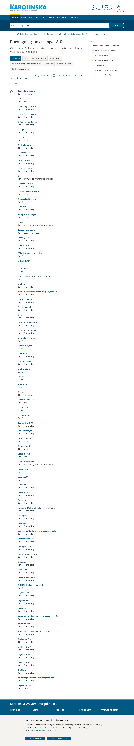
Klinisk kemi (48, 64)
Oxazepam (22, 515)
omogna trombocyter (27, 214)
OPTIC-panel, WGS (26, 268)
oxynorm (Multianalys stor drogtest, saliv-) (37, 677)
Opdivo (21, 222)
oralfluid (21, 284)
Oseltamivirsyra (25, 430)
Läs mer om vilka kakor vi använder (40, 730)
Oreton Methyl (24, 307)
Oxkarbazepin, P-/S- (26, 577)
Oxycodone (23, 593)
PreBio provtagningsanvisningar (105, 70)
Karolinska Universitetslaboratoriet (70, 34)
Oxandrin (22, 484)
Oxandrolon (23, 492)
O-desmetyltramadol (27, 106)
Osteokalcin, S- (24, 454)
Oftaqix (21, 129)
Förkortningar (99, 65)
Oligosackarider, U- (26, 199)
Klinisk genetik (55, 58)
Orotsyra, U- (23, 415)
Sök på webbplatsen (20, 25)
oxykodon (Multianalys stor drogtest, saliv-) (37, 631)
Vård (19, 34)
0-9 (26, 78)
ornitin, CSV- (23, 369)
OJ (19, 176)
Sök (116, 25)
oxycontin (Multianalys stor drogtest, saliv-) (37, 616)
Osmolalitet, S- (24, 438)
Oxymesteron (24, 654)
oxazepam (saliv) (25, 538)
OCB (19, 98)
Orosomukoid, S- (25, 400)
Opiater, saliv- (24, 237)
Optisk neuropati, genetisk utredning (34, 276)
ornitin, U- (22, 384)
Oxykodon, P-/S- (25, 639)
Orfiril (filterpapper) (27, 322)
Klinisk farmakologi (39, 58)
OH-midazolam (24, 160)
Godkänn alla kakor (59, 738)
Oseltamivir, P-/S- (25, 423)
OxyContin (22, 608)
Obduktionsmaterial (27, 91)
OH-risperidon (24, 168)
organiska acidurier (26, 338)
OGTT (20, 137)
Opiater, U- (22, 245)
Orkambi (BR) (24, 361)
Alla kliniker (15, 58)
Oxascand (22, 500)
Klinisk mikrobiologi (64, 64)
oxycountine (23, 623)
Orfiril (20, 315)
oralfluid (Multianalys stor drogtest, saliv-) (37, 291)
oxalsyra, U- (23, 477)
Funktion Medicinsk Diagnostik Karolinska (38, 34)
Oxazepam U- (24, 546)
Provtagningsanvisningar (96, 34)
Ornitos (21, 392)
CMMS (26, 58)
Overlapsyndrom (25, 461)
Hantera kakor (35, 738)
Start (13, 34)
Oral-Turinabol (24, 299)
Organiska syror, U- (26, 345)
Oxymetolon (23, 662)
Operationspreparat (26, 230)
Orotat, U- (22, 407)
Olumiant (22, 207)
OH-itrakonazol (24, 145)
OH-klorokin (23, 152)
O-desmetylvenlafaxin (27, 122)
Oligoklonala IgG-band (27, 191)
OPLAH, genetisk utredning (30, 253)
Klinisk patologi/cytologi (20, 69)
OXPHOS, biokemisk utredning (31, 585)
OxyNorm (22, 670)
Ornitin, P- (22, 376)
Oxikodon (22, 562)
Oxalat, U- (22, 469)
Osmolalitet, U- (24, 446)
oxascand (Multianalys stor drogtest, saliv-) (37, 508)
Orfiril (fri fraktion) (26, 330)
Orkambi (21, 353)
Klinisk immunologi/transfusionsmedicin (26, 64)
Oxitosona (22, 569)
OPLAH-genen (24, 261)
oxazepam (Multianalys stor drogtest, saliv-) (37, 531)
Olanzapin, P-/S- (25, 183)
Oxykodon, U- (24, 647)
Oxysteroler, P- (24, 685)
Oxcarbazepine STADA (27, 554)
